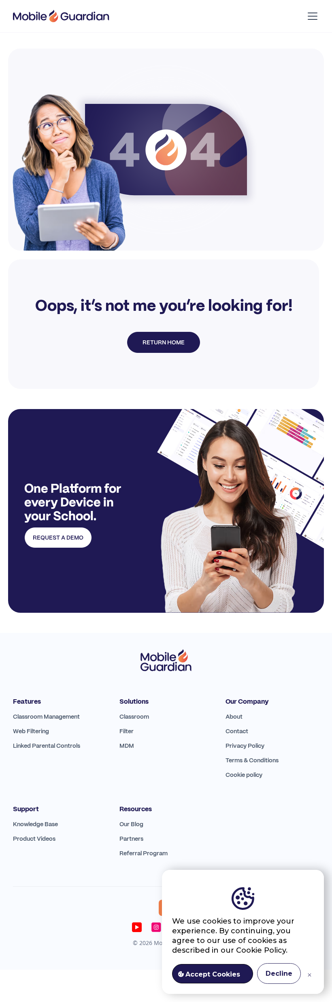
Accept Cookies (212, 974)
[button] (311, 16)
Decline (279, 973)
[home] (61, 16)
